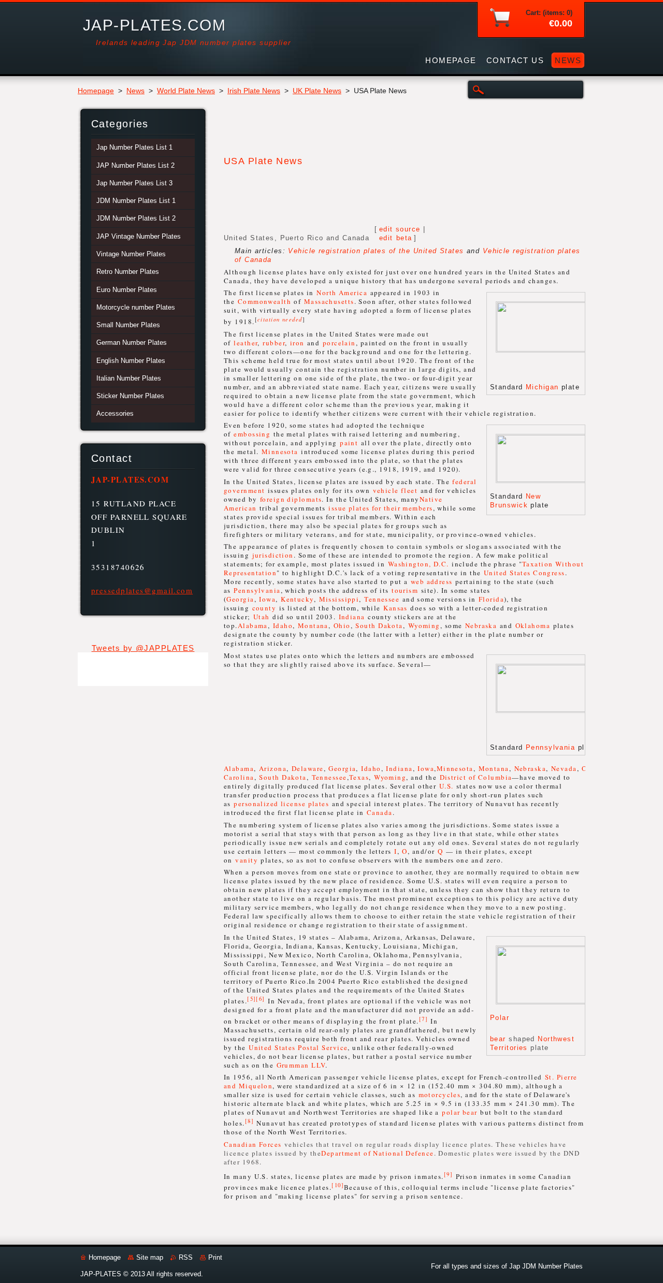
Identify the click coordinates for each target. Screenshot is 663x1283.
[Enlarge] (570, 372)
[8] (249, 1121)
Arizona (272, 768)
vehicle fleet (395, 490)
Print (215, 1257)
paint (349, 442)
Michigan (542, 387)
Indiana (352, 616)
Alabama (253, 625)
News (135, 91)
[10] (338, 1185)
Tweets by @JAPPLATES (143, 648)
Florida (491, 599)
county (264, 608)
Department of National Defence (377, 1153)
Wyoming (424, 625)
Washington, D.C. (418, 563)
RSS (186, 1257)
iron (297, 342)
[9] (448, 1173)
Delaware (308, 768)
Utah (261, 616)
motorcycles (440, 1094)
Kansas (395, 608)
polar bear (459, 1112)
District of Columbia (476, 777)
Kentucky (297, 599)
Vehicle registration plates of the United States (376, 251)
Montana (313, 625)
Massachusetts (329, 301)
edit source (400, 229)
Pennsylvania (257, 590)
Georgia (240, 599)
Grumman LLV (301, 1065)
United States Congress (524, 572)
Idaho (283, 625)
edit (395, 238)
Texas (359, 777)
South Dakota (378, 625)
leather (245, 342)
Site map (149, 1257)
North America (341, 292)
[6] (260, 998)
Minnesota (280, 451)
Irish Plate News (253, 91)
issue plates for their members (380, 508)
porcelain (339, 342)
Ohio (342, 625)
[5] (251, 998)
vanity (246, 860)
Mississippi (339, 599)
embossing (252, 434)
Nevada (564, 768)
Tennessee (381, 599)
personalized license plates (281, 803)
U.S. (446, 786)
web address (432, 581)
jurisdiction (273, 555)
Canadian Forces (253, 1144)
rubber (274, 342)
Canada (380, 812)
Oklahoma (533, 625)
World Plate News (186, 91)
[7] (423, 1018)
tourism (405, 590)
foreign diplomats (291, 499)
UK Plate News (317, 91)
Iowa (267, 599)
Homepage (96, 91)
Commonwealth (264, 301)
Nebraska (481, 625)
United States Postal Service (298, 1047)
